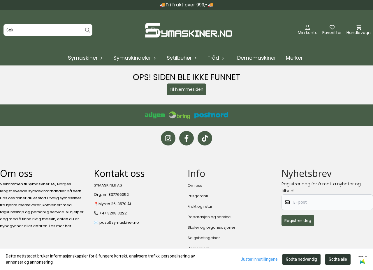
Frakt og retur (200, 206)
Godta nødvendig (301, 259)
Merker (294, 57)
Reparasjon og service (209, 216)
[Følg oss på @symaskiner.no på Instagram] (168, 138)
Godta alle (338, 259)
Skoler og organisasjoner (211, 227)
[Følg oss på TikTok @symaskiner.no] (205, 138)
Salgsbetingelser (204, 237)
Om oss (195, 185)
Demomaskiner (256, 57)
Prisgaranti (198, 195)
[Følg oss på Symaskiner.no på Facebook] (186, 138)
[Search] (87, 30)
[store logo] (188, 30)
